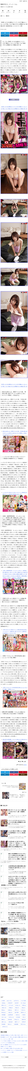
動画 (8, 15)
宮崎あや (11, 1007)
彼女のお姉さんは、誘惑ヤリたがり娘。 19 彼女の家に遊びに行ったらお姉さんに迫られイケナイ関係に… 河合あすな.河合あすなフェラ (15, 433)
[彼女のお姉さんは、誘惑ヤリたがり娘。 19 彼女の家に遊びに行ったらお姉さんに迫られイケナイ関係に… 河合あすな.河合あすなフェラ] (15, 444)
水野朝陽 (3, 1014)
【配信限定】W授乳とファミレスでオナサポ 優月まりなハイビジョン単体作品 (17, 966)
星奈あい (3, 1010)
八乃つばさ (10, 1005)
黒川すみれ (23, 1024)
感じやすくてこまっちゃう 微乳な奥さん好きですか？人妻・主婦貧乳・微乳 (17, 811)
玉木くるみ (4, 1017)
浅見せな (18, 1014)
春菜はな (10, 1010)
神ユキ (24, 1017)
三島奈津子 (10, 1003)
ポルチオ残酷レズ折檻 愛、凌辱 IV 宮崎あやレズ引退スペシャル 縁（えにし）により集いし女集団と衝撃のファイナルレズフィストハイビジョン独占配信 (17, 954)
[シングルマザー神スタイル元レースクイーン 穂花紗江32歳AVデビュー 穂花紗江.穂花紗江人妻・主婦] (15, 503)
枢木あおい (4, 1012)
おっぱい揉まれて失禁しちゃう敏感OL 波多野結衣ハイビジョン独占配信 (17, 832)
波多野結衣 (10, 1014)
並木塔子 (17, 1003)
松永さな (23, 1010)
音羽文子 (24, 1021)
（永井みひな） (5, 1026)
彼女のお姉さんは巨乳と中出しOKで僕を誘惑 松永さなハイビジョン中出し (17, 894)
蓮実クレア (17, 1021)
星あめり (24, 1007)
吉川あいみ (17, 1005)
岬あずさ (17, 1007)
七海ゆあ (3, 1003)
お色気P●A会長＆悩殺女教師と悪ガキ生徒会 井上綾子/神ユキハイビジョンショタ (17, 867)
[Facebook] (14, 33)
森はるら (11, 1012)
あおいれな (9, 1000)
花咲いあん (4, 1021)
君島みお (24, 1005)
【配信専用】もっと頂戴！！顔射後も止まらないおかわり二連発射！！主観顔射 (17, 977)
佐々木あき (23, 1003)
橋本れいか (23, 1012)
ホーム (3, 15)
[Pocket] (14, 35)
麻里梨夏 (16, 1024)
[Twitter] (5, 33)
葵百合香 (11, 1021)
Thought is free (21, 1067)
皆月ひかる (11, 1017)
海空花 (23, 1014)
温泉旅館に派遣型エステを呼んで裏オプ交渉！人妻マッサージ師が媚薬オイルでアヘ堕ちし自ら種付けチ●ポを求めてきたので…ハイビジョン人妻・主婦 (14, 1037)
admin (25, 764)
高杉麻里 (3, 1024)
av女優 (24, 761)
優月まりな (4, 1005)
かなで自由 (23, 1000)
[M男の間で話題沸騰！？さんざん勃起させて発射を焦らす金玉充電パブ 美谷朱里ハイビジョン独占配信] (15, 750)
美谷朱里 (10, 1019)
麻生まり (10, 1024)
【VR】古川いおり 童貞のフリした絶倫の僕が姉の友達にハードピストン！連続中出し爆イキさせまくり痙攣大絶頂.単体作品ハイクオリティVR (15, 631)
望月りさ (17, 1010)
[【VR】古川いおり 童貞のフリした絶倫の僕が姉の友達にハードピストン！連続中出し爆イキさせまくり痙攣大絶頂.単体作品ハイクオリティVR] (15, 642)
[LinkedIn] (5, 35)
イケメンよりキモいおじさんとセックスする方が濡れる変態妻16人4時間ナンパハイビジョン (17, 822)
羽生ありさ (16, 1019)
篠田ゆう (3, 1019)
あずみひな (16, 1000)
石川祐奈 (18, 1017)
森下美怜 (17, 1012)
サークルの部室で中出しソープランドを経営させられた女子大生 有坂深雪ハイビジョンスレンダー (17, 930)
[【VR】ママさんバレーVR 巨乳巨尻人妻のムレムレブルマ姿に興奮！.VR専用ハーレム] (15, 698)
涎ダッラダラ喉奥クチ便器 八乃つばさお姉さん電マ (12, 1048)
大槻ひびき (4, 1007)
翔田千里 (24, 1019)
